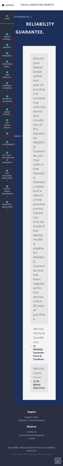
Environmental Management (31, 435)
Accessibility (13, 448)
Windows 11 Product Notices (31, 420)
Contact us (31, 432)
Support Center (31, 417)
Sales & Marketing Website (37, 4)
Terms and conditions (45, 448)
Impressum (31, 451)
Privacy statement (27, 448)
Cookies (31, 438)
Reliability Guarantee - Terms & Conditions (39, 354)
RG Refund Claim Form (39, 384)
